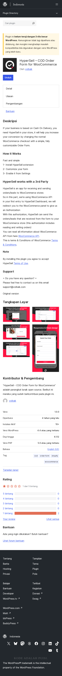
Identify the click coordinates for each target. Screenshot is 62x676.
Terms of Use (21, 263)
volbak (28, 69)
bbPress (9, 618)
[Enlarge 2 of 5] (26, 328)
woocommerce (51, 462)
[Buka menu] (57, 4)
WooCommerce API (28, 236)
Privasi (6, 573)
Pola (34, 573)
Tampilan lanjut (10, 470)
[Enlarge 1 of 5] (26, 310)
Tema (35, 563)
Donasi (37, 593)
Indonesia (15, 636)
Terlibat (36, 583)
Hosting (7, 568)
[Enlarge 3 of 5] (26, 345)
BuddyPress (11, 623)
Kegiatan (37, 588)
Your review (9, 519)
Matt (7, 613)
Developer (8, 593)
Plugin (35, 568)
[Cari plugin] (33, 23)
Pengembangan (14, 103)
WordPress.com (12, 608)
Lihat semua (52, 519)
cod (36, 456)
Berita (6, 563)
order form (44, 456)
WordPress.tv (11, 598)
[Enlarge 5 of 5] (55, 328)
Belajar (6, 583)
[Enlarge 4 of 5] (55, 310)
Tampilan (37, 558)
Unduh (8, 77)
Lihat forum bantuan (13, 540)
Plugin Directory (10, 13)
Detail (9, 88)
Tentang (7, 558)
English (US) (53, 449)
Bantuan (10, 111)
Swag (36, 598)
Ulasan (9, 96)
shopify (55, 456)
